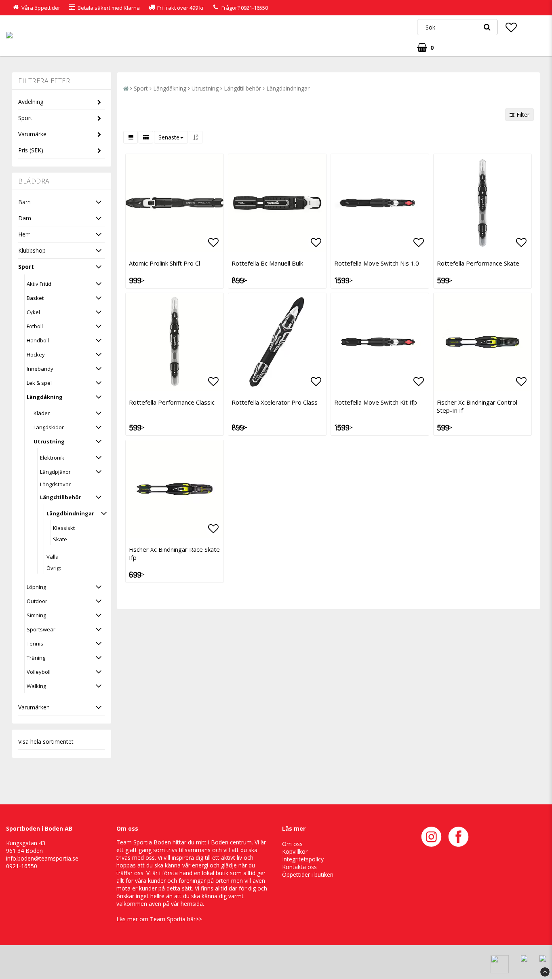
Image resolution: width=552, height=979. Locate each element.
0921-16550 (254, 7)
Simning (36, 615)
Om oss (292, 844)
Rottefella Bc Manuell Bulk (267, 263)
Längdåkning (45, 397)
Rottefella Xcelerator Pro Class (275, 402)
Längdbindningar (70, 513)
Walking (36, 686)
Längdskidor (49, 427)
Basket (35, 298)
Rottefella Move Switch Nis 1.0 (376, 263)
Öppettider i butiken (307, 874)
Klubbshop (32, 250)
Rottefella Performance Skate (478, 263)
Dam (24, 218)
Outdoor (37, 601)
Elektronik (52, 457)
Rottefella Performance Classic (172, 402)
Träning (36, 657)
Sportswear (41, 629)
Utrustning (49, 441)
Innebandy (40, 368)
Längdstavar (55, 484)
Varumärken (34, 707)
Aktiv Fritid (39, 283)
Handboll (38, 340)
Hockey (36, 354)
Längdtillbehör (60, 497)
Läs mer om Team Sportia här (156, 919)
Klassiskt (64, 528)
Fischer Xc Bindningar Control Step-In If (477, 406)
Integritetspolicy (303, 859)
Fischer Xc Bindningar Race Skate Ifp (174, 553)
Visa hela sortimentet (46, 741)
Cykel (33, 312)
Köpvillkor (295, 851)
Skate (60, 539)
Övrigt (53, 568)
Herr (23, 234)
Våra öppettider (40, 7)
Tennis (35, 643)
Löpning (36, 587)
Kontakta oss (299, 867)
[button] (511, 27)
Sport (25, 118)
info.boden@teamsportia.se (42, 858)
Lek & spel (39, 382)
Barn (24, 202)
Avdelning (30, 101)
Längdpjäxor (55, 471)
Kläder (42, 413)
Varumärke (32, 134)
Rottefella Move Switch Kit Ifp (375, 402)
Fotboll (35, 326)
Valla (52, 556)
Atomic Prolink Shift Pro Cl (164, 263)
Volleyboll (39, 671)
